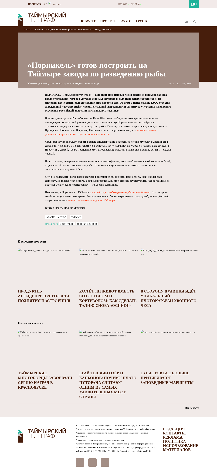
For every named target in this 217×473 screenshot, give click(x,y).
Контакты (174, 433)
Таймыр (76, 217)
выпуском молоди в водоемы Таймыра (91, 200)
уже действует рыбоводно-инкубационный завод (120, 192)
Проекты (109, 21)
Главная (28, 29)
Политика (174, 441)
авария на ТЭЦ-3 (56, 217)
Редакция (174, 429)
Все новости (192, 408)
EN (186, 21)
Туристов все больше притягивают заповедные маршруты (167, 378)
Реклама (173, 437)
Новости (87, 21)
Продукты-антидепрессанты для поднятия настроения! (44, 296)
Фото (126, 21)
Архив (141, 21)
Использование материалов (180, 447)
